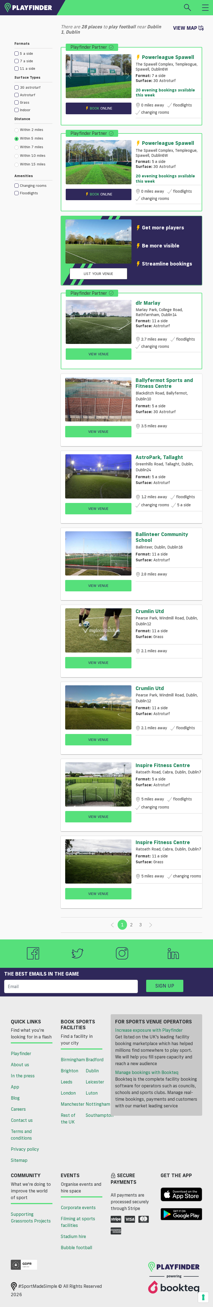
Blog (15, 1098)
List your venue (98, 273)
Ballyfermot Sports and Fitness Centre (164, 383)
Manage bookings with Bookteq (146, 1072)
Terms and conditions (21, 1135)
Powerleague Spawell (168, 57)
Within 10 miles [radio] (32, 155)
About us (20, 1064)
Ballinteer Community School (162, 537)
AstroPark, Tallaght (159, 457)
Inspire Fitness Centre (163, 765)
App (15, 1087)
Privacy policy (25, 1149)
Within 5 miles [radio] (31, 138)
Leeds (66, 1082)
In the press (23, 1075)
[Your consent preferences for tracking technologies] (203, 1297)
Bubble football (76, 1247)
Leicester (95, 1082)
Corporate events (78, 1207)
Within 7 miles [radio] (31, 147)
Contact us (22, 1120)
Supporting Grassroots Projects (31, 1217)
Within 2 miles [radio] (31, 129)
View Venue (98, 354)
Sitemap (19, 1160)
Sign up (164, 985)
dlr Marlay (148, 302)
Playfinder (21, 1053)
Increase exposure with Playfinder (148, 1030)
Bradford (94, 1059)
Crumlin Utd (150, 611)
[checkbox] (33, 53)
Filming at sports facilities (78, 1222)
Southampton (96, 1115)
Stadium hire (73, 1236)
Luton (92, 1093)
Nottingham (96, 1104)
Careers (18, 1109)
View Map (186, 27)
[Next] (150, 925)
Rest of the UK (68, 1118)
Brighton (69, 1070)
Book (101, 108)
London (68, 1093)
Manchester (71, 1104)
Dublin (92, 1070)
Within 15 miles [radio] (32, 164)
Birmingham (71, 1059)
